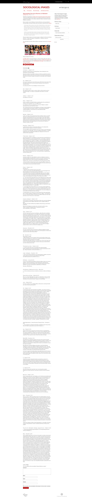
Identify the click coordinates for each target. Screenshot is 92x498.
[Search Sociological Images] (68, 7)
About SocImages (36, 10)
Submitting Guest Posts (45, 10)
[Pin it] (29, 64)
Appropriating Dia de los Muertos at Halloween (35, 13)
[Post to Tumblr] (27, 64)
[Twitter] (60, 7)
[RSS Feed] (66, 7)
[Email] (33, 64)
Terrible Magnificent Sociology (38, 60)
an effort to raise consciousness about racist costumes (41, 16)
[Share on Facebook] (24, 64)
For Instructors (29, 10)
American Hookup (26, 59)
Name (24, 475)
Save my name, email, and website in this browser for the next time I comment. (36, 486)
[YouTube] (65, 7)
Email (24, 478)
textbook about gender (46, 59)
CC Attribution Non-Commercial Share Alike (62, 496)
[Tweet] (25, 64)
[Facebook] (61, 7)
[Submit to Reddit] (31, 64)
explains (50, 23)
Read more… (59, 19)
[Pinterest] (62, 7)
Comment (25, 467)
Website (24, 481)
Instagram (28, 62)
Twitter (24, 62)
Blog (24, 10)
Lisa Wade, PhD (25, 14)
